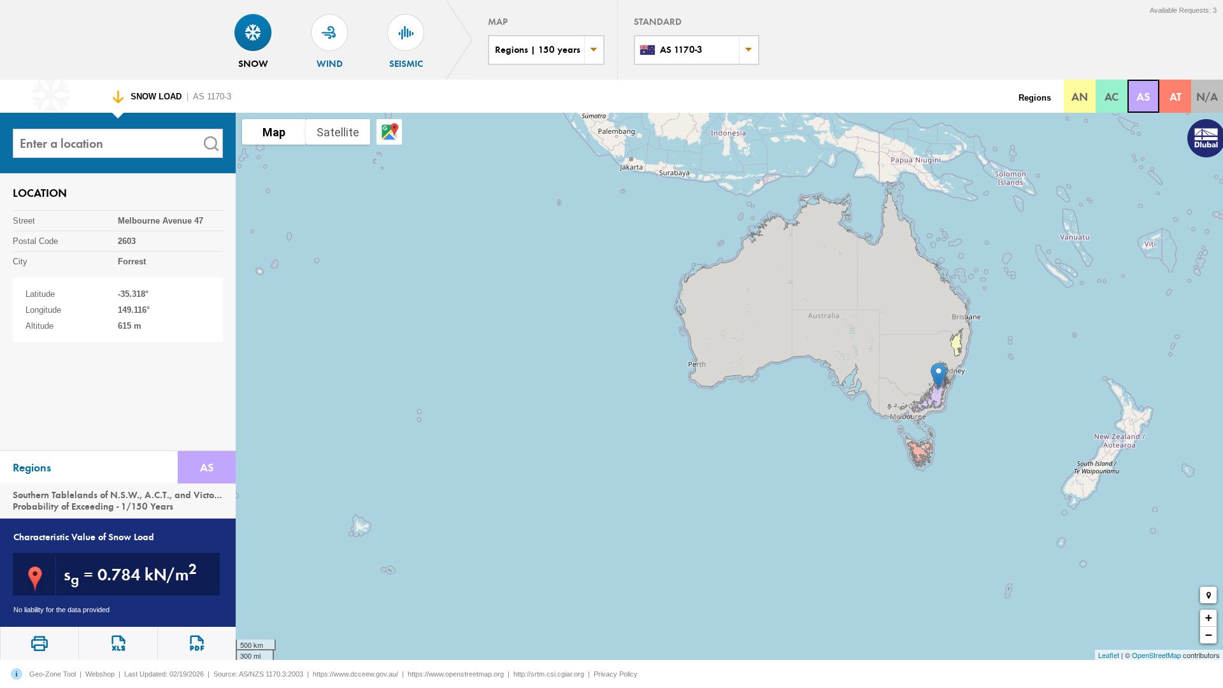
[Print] (196, 643)
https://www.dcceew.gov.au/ (355, 674)
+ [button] (1208, 617)
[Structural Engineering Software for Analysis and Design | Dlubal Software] (1204, 139)
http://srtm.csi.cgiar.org (548, 674)
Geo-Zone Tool (52, 674)
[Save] (117, 643)
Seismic (406, 63)
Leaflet (1108, 655)
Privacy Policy (616, 674)
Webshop (100, 674)
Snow (253, 63)
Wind (330, 63)
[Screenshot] (39, 643)
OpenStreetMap (1156, 655)
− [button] (1208, 634)
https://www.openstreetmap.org (456, 674)
